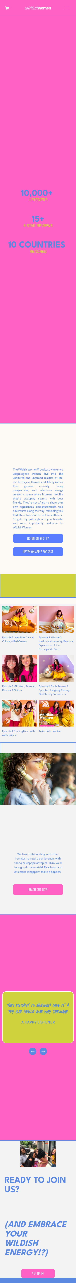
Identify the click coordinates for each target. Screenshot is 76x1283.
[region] (38, 1023)
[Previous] (32, 1051)
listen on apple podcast (38, 551)
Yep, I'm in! (38, 1273)
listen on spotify (38, 538)
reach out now (38, 889)
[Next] (43, 1051)
